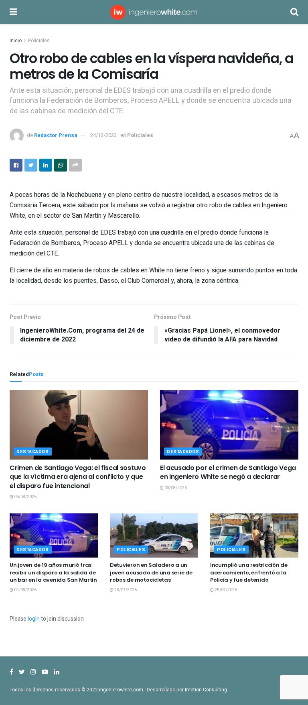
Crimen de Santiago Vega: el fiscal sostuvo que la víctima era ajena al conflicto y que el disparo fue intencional (78, 476)
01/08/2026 (24, 590)
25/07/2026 (225, 590)
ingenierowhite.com (121, 689)
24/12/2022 (103, 135)
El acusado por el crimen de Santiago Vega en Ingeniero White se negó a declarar (228, 472)
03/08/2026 (175, 488)
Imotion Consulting (206, 689)
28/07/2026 (125, 590)
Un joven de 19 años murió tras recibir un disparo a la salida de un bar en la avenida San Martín (53, 572)
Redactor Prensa (55, 135)
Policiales (39, 40)
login (34, 619)
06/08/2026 (24, 497)
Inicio (16, 40)
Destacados (32, 451)
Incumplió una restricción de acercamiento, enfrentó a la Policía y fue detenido (249, 572)
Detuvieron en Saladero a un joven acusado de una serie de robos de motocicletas (151, 572)
